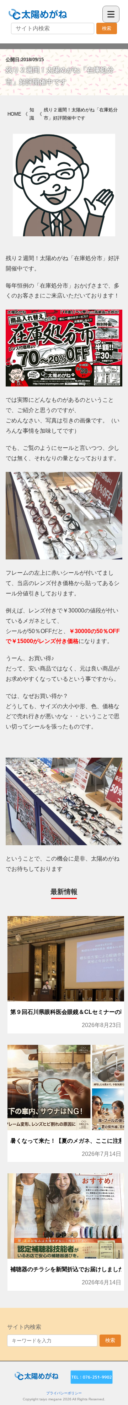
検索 (106, 28)
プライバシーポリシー (64, 1393)
